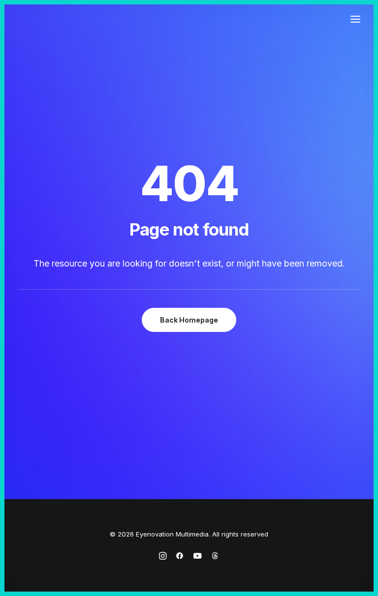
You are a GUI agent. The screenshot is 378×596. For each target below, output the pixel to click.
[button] (355, 19)
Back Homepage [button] (189, 320)
